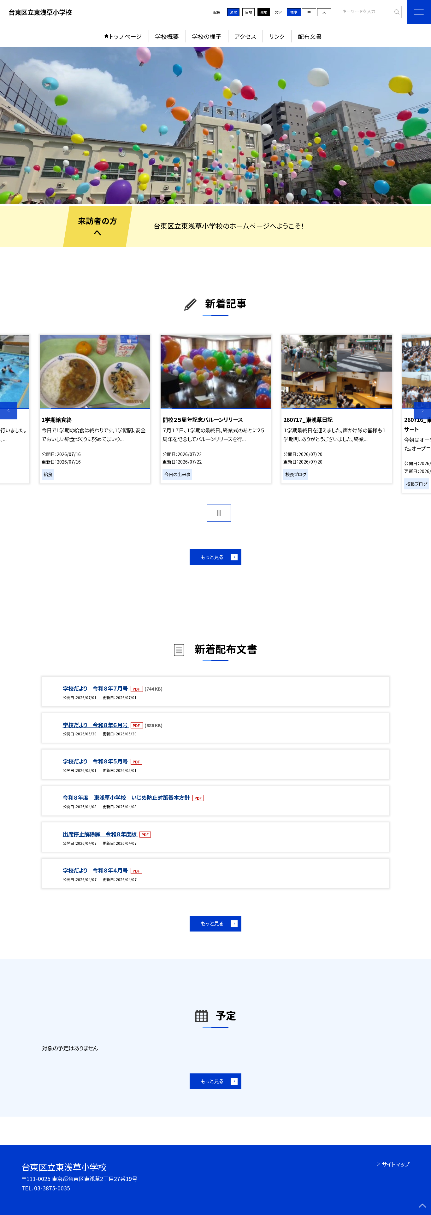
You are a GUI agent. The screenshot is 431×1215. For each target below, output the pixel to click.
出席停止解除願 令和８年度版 (100, 834)
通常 (233, 12)
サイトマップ (395, 1164)
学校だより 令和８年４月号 (96, 870)
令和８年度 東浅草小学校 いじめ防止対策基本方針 (127, 797)
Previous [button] (8, 410)
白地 (248, 12)
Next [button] (422, 410)
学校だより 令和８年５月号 (96, 761)
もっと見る (212, 557)
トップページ (125, 36)
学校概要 (167, 36)
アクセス (245, 36)
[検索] (396, 11)
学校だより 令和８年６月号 (96, 725)
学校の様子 (206, 36)
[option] (215, 125)
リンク (277, 36)
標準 (293, 12)
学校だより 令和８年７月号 (96, 688)
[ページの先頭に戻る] (422, 1206)
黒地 (263, 12)
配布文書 (310, 36)
